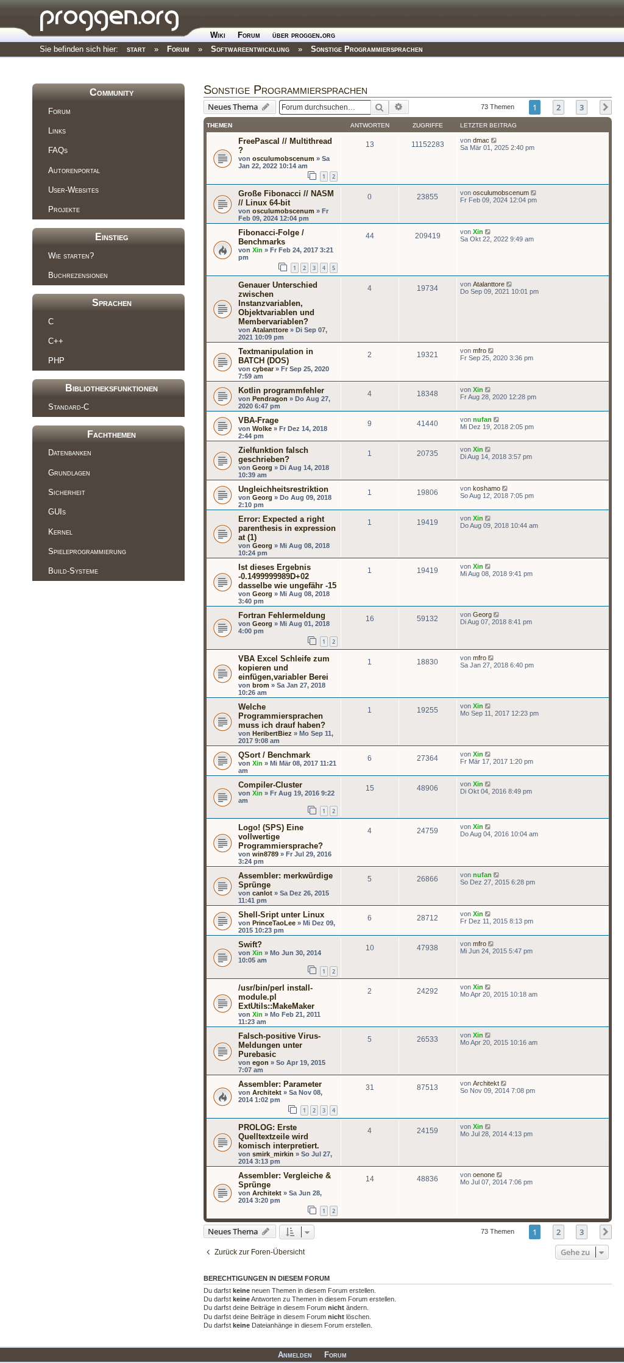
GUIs (57, 511)
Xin (257, 250)
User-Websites (73, 189)
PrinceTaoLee (274, 923)
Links (57, 130)
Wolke (262, 428)
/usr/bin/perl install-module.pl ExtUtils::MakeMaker (276, 997)
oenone (484, 1174)
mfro (479, 350)
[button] (606, 107)
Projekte (64, 209)
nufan (482, 419)
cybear (263, 368)
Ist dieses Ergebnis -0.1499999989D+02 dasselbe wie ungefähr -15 (287, 576)
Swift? (250, 944)
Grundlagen (69, 472)
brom (260, 685)
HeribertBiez (272, 733)
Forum (249, 35)
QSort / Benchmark (274, 755)
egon (260, 1062)
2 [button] (558, 107)
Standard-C (68, 406)
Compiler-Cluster (270, 784)
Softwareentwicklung (250, 49)
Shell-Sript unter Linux (281, 914)
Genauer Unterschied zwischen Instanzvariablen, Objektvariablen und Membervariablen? (277, 303)
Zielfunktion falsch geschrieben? (273, 455)
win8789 (265, 854)
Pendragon (270, 398)
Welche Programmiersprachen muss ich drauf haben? (281, 716)
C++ (55, 341)
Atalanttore (270, 329)
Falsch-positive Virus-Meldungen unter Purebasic (279, 1045)
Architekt (267, 1092)
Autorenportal (74, 170)
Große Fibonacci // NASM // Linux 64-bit (286, 198)
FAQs (58, 150)
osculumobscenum (283, 158)
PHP (56, 360)
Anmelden (295, 1354)
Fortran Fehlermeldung (281, 615)
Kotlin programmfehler (281, 390)
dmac (481, 140)
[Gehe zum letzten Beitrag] (495, 140)
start (136, 49)
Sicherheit (66, 492)
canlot (262, 893)
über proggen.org (303, 35)
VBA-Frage (258, 420)
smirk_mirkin (273, 1154)
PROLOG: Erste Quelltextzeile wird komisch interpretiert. (278, 1136)
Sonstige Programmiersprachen (367, 49)
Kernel (60, 531)
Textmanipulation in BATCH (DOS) (275, 356)
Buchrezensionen (78, 275)
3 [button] (582, 107)
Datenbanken (69, 452)
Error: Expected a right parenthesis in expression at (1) (287, 528)
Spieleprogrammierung (87, 551)
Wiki (217, 35)
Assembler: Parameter (280, 1084)
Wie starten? (71, 255)
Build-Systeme (73, 570)
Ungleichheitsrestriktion (283, 489)
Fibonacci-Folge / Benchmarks (271, 237)
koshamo (486, 488)
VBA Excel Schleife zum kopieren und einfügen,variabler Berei (284, 668)
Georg (262, 467)
